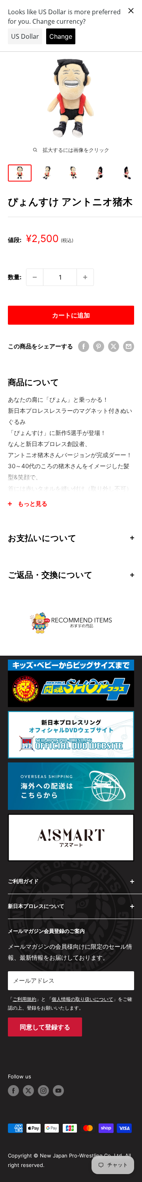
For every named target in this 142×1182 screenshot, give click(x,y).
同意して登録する (45, 1027)
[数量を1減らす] (34, 277)
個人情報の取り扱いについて (82, 999)
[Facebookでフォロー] (13, 1090)
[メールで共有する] (128, 346)
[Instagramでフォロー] (43, 1090)
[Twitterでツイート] (113, 346)
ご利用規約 (24, 999)
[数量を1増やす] (85, 277)
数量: (14, 277)
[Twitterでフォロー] (28, 1090)
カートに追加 (71, 315)
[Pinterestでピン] (98, 346)
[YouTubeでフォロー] (58, 1090)
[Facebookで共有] (83, 346)
